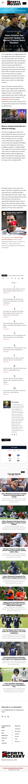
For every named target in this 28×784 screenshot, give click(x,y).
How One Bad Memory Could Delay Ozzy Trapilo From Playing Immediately (14, 658)
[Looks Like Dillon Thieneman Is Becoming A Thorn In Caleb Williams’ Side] (14, 675)
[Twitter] (10, 46)
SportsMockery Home (14, 769)
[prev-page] (11, 697)
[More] (21, 46)
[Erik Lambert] (3, 49)
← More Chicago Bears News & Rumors (13, 768)
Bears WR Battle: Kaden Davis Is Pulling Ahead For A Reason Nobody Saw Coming (14, 495)
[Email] (17, 46)
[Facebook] (6, 46)
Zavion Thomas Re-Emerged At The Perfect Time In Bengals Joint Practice (14, 577)
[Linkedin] (14, 434)
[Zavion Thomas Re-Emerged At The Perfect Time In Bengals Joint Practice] (14, 567)
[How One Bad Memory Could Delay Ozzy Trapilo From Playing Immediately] (14, 649)
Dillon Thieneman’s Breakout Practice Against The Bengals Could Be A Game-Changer (14, 522)
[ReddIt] (13, 46)
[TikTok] (5, 716)
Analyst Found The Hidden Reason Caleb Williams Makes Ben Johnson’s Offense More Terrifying (14, 604)
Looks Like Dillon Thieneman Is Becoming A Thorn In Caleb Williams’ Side (14, 685)
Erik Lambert (9, 49)
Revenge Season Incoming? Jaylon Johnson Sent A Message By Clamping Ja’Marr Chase (14, 550)
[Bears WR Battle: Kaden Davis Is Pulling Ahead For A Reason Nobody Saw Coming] (14, 485)
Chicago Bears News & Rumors (13, 31)
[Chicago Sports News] (14, 3)
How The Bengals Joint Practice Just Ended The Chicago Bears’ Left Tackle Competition (14, 631)
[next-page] (16, 697)
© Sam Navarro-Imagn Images (16, 275)
